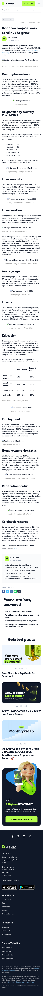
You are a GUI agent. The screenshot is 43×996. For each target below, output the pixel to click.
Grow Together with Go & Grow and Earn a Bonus (21, 712)
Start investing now (20, 819)
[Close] (39, 3)
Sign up (30, 4)
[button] (21, 611)
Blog (3, 10)
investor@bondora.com (10, 880)
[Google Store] (27, 887)
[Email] (19, 591)
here (15, 548)
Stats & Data (8, 19)
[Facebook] (3, 591)
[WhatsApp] (15, 591)
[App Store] (9, 887)
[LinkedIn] (11, 591)
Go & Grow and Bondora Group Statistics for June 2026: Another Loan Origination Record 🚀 (20, 753)
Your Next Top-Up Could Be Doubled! (18, 674)
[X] (7, 591)
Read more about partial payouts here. (21, 982)
